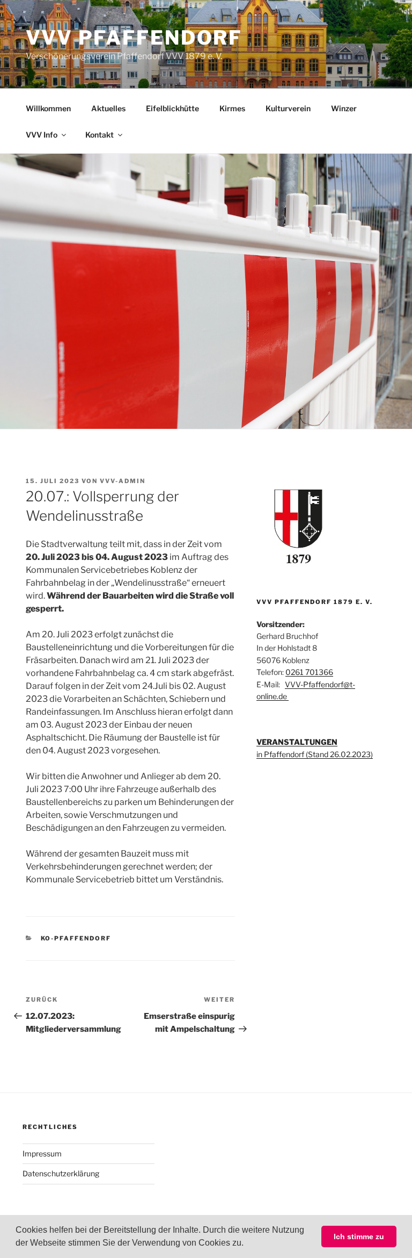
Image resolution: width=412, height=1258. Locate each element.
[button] (247, 1244)
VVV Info (41, 134)
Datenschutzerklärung (61, 1173)
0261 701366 (309, 672)
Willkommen (48, 108)
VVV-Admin (122, 481)
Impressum (42, 1153)
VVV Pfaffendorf (134, 37)
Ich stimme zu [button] (359, 1236)
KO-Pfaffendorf (76, 938)
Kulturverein (288, 108)
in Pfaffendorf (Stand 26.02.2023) (314, 754)
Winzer (344, 108)
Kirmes (232, 108)
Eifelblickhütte (172, 108)
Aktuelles (108, 108)
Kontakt (99, 134)
